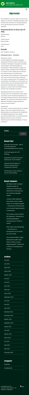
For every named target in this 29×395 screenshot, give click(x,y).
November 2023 (8, 315)
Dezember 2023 (8, 312)
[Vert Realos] (3, 4)
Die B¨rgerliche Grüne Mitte (14, 5)
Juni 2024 (7, 301)
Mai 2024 (6, 304)
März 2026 (7, 267)
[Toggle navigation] (26, 9)
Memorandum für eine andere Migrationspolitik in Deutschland (15, 208)
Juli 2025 (6, 278)
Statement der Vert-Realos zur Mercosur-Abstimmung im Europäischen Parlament (12, 165)
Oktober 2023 (8, 319)
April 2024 (7, 308)
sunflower (12, 388)
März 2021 (7, 349)
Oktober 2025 (8, 275)
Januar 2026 (7, 271)
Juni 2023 (7, 330)
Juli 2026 (6, 260)
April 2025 (7, 286)
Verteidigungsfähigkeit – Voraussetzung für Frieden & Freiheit (14, 221)
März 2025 (7, 289)
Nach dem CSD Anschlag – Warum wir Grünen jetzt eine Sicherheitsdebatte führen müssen (13, 146)
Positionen (7, 364)
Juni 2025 (7, 282)
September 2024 (8, 297)
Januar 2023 (7, 337)
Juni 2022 (7, 341)
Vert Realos (10, 3)
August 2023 (7, 326)
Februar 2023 (8, 334)
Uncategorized (8, 368)
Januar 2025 (7, 293)
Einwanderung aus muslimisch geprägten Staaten (14, 193)
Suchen (6, 131)
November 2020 (8, 352)
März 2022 (7, 345)
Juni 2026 (7, 264)
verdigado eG (10, 389)
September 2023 (8, 323)
